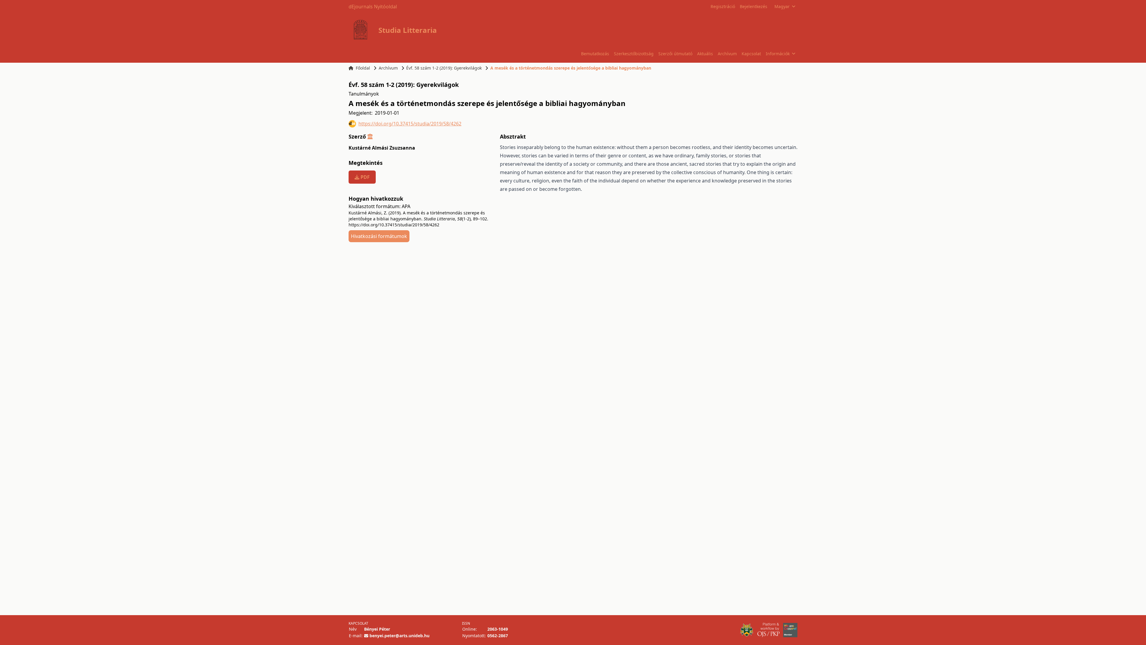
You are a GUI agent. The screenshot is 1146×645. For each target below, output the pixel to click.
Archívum (727, 53)
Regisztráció (723, 6)
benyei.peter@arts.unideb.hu (399, 635)
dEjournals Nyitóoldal (373, 6)
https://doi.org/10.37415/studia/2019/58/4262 (409, 123)
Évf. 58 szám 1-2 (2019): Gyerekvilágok (444, 68)
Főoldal (363, 68)
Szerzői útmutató (675, 53)
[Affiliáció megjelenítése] (370, 136)
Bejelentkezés (753, 6)
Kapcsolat (751, 53)
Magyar (782, 6)
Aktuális (705, 53)
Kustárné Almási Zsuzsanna (382, 148)
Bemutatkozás (595, 53)
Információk (778, 53)
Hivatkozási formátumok (379, 236)
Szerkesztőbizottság (634, 53)
